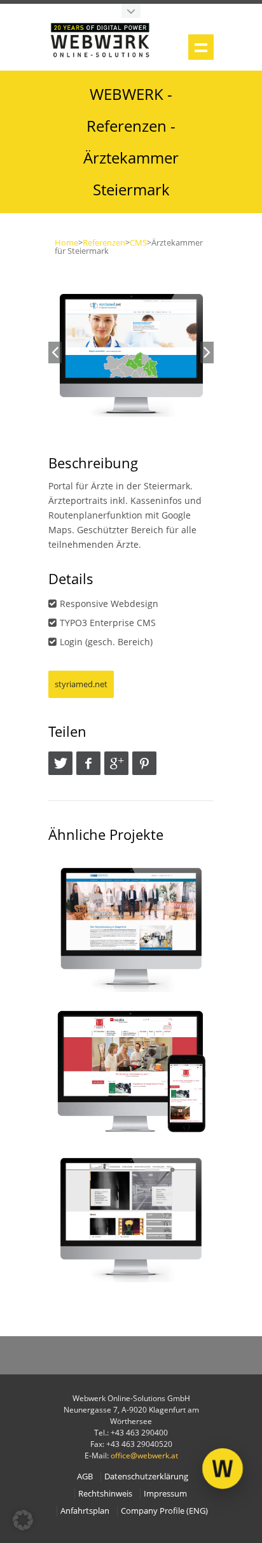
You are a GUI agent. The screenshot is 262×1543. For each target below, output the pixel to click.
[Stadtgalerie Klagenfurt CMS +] (131, 1216)
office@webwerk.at (144, 1455)
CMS (138, 242)
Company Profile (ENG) (164, 1510)
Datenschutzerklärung (146, 1476)
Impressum (165, 1493)
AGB (85, 1476)
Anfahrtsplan (84, 1510)
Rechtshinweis (105, 1493)
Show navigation (201, 47)
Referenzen (104, 242)
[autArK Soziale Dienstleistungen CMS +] (131, 1071)
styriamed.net (81, 684)
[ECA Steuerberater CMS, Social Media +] (131, 926)
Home (66, 242)
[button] (23, 1520)
